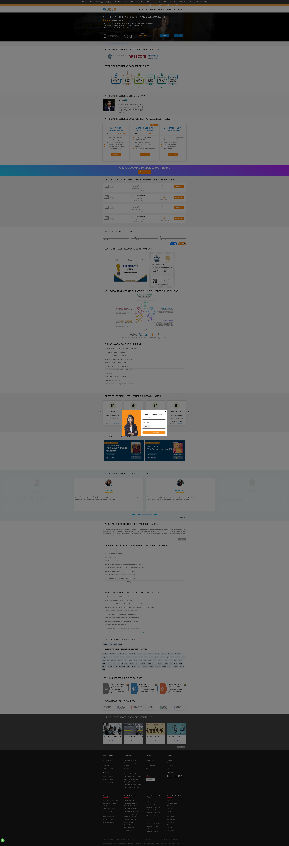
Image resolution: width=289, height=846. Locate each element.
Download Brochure (154, 432)
